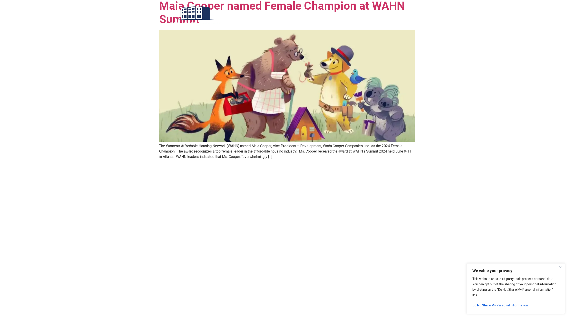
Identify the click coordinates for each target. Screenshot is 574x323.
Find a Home (264, 16)
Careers (320, 16)
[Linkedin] (384, 16)
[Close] (560, 267)
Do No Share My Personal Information (500, 305)
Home (244, 16)
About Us (286, 16)
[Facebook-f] (390, 16)
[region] (515, 288)
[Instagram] (397, 16)
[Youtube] (404, 16)
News (304, 16)
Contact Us (341, 16)
